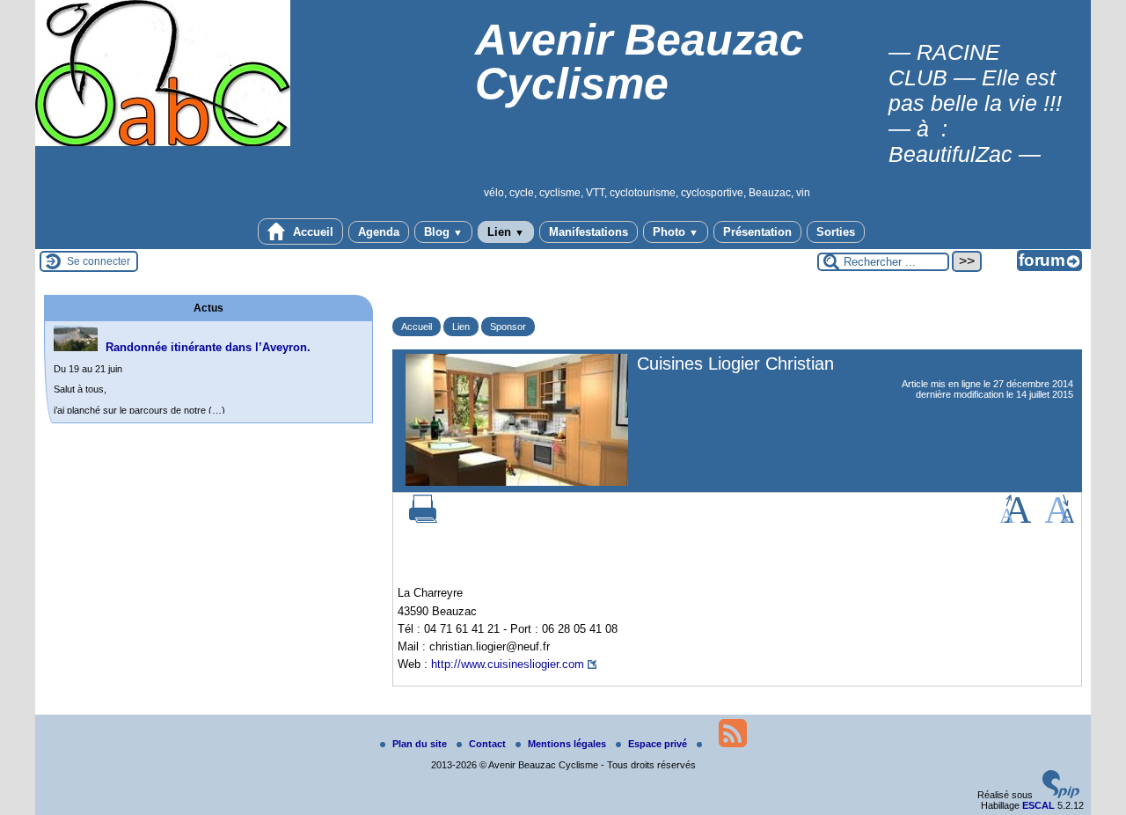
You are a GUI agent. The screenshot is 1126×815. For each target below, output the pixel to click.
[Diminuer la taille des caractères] (1059, 519)
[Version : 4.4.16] (1060, 794)
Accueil (311, 232)
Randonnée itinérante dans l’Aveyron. (208, 347)
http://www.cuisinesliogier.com (507, 664)
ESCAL (1038, 805)
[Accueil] (162, 142)
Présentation (757, 232)
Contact (488, 743)
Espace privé (659, 743)
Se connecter (98, 261)
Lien (505, 232)
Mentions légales (568, 743)
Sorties (835, 232)
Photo (675, 232)
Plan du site (421, 743)
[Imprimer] (423, 519)
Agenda (378, 232)
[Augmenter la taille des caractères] (1015, 519)
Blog (443, 232)
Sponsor (508, 326)
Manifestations (588, 232)
